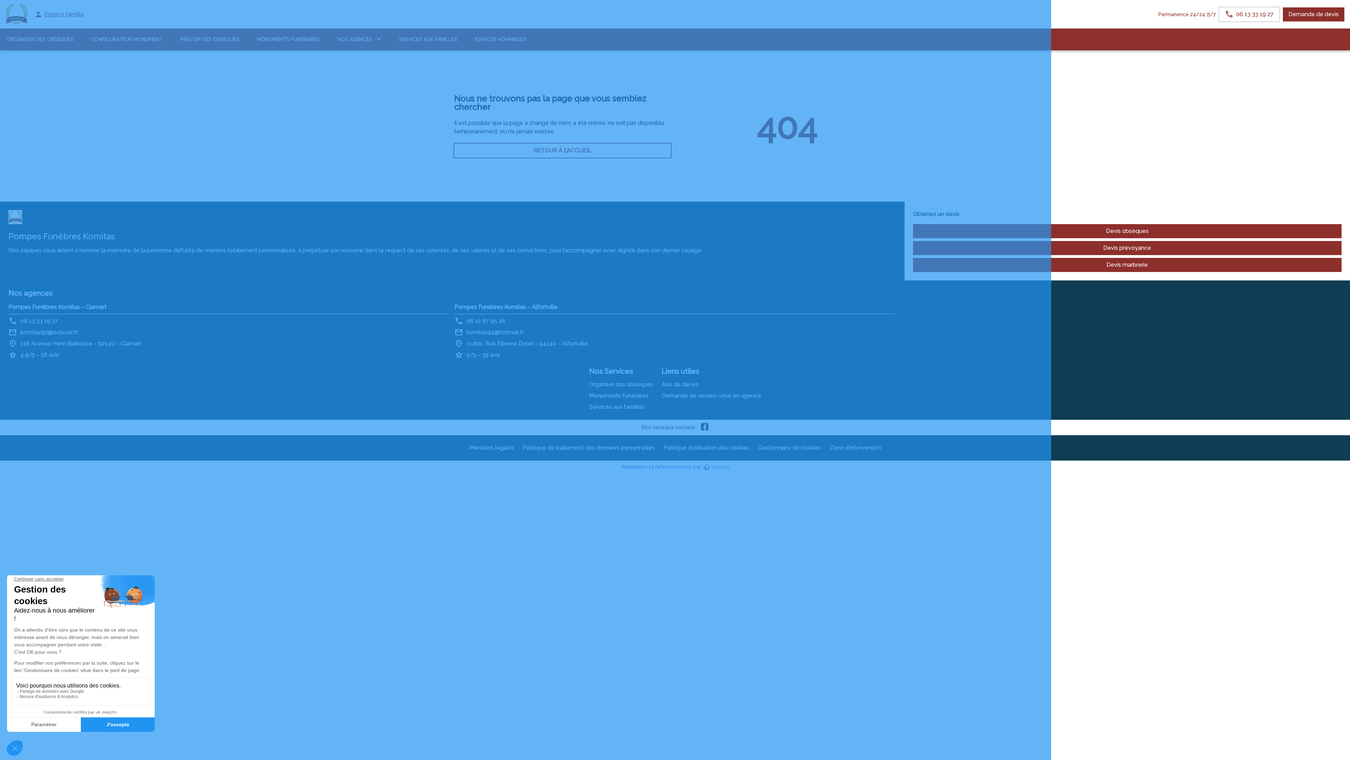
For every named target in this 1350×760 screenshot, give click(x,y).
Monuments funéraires (288, 39)
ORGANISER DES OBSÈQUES (40, 39)
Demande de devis (1313, 14)
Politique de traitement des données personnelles (589, 447)
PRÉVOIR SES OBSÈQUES (209, 39)
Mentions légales (491, 447)
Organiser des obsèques (621, 384)
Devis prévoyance (1127, 248)
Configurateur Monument (127, 39)
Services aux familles (617, 407)
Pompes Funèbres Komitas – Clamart (57, 307)
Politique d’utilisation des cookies (706, 447)
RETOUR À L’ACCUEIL (562, 150)
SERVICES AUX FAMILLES (428, 39)
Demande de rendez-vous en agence (711, 395)
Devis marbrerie (1127, 264)
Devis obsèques (1127, 231)
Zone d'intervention (855, 447)
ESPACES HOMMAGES (501, 39)
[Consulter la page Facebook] (705, 427)
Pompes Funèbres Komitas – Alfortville (506, 307)
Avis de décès (680, 384)
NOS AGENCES (355, 39)
